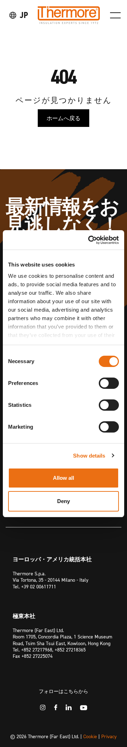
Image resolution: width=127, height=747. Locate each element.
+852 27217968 (36, 650)
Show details (89, 456)
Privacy (109, 736)
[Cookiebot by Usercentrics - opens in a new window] (89, 240)
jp (24, 15)
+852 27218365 (70, 650)
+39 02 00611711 (38, 586)
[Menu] (115, 15)
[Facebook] (55, 707)
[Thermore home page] (69, 15)
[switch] (109, 383)
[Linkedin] (69, 707)
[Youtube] (83, 707)
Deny (63, 501)
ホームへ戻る (63, 118)
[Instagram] (43, 707)
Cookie (90, 736)
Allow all (63, 478)
